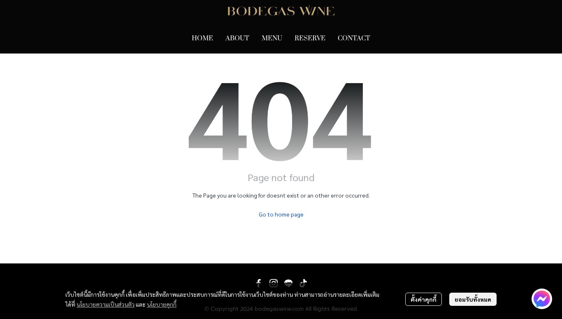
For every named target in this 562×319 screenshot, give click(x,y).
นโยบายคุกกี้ (161, 304)
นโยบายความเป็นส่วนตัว (106, 304)
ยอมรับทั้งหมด (473, 299)
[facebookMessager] (542, 299)
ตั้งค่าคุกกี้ (424, 299)
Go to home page (281, 214)
